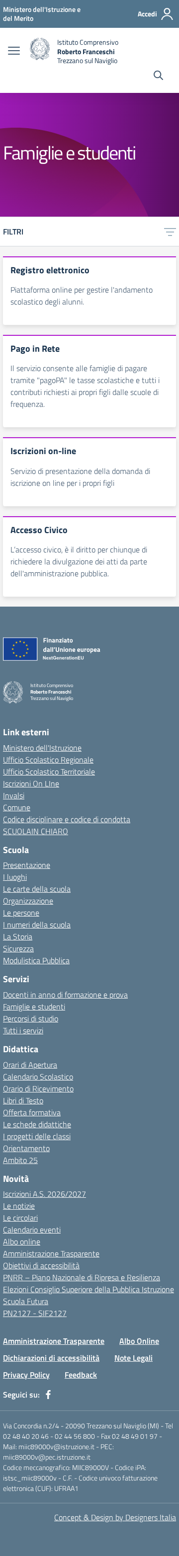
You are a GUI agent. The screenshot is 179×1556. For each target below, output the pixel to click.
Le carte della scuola (37, 889)
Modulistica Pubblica (36, 960)
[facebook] (48, 1394)
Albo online (21, 1241)
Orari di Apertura (30, 1065)
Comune (16, 807)
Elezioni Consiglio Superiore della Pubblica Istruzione (88, 1289)
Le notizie (19, 1206)
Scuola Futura (25, 1301)
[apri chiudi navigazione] (14, 52)
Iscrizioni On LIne (31, 783)
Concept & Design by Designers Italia (115, 1517)
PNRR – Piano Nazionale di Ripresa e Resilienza (81, 1277)
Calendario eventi (32, 1230)
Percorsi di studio (30, 1018)
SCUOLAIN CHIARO (35, 831)
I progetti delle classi (37, 1136)
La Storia (17, 936)
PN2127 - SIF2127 (35, 1313)
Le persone (21, 913)
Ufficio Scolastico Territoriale (49, 772)
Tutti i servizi (23, 1030)
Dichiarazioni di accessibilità (51, 1358)
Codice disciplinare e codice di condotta (66, 819)
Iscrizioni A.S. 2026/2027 (44, 1194)
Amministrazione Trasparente (51, 1253)
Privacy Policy (26, 1375)
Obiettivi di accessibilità (41, 1265)
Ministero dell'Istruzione (42, 748)
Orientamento (26, 1148)
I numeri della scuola (37, 925)
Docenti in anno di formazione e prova (65, 995)
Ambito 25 (20, 1160)
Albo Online (139, 1341)
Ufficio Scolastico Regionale (48, 760)
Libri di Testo (23, 1100)
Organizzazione (28, 901)
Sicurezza (18, 948)
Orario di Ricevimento (38, 1088)
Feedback (81, 1375)
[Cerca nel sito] (158, 76)
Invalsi (13, 795)
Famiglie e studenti (34, 1006)
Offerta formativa (32, 1112)
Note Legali (133, 1358)
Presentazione (26, 865)
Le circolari (20, 1218)
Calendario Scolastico (38, 1077)
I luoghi (15, 877)
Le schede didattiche (37, 1124)
